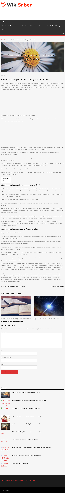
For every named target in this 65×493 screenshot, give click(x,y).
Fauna (4, 29)
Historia (17, 26)
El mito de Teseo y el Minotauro (20, 463)
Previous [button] (2, 310)
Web (2, 364)
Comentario (4, 332)
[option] (16, 309)
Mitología (58, 26)
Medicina (10, 26)
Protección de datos (12, 480)
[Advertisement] (30, 13)
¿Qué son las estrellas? (57, 286)
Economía (42, 26)
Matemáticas (33, 26)
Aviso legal (21, 480)
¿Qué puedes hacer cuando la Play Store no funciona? (26, 424)
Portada (3, 40)
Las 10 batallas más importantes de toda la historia (25, 439)
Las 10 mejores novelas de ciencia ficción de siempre (26, 392)
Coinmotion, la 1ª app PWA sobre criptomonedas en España (27, 431)
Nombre (3, 351)
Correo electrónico (6, 357)
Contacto (3, 480)
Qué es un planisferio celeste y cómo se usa (13, 286)
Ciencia (4, 26)
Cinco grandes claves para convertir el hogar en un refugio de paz (29, 400)
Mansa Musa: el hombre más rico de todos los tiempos (26, 455)
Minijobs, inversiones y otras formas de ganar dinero (26, 408)
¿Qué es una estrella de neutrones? (46, 319)
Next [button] (62, 310)
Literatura (25, 26)
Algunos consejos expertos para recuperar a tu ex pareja (26, 416)
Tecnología (50, 26)
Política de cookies (30, 480)
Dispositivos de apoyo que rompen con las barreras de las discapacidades (31, 447)
